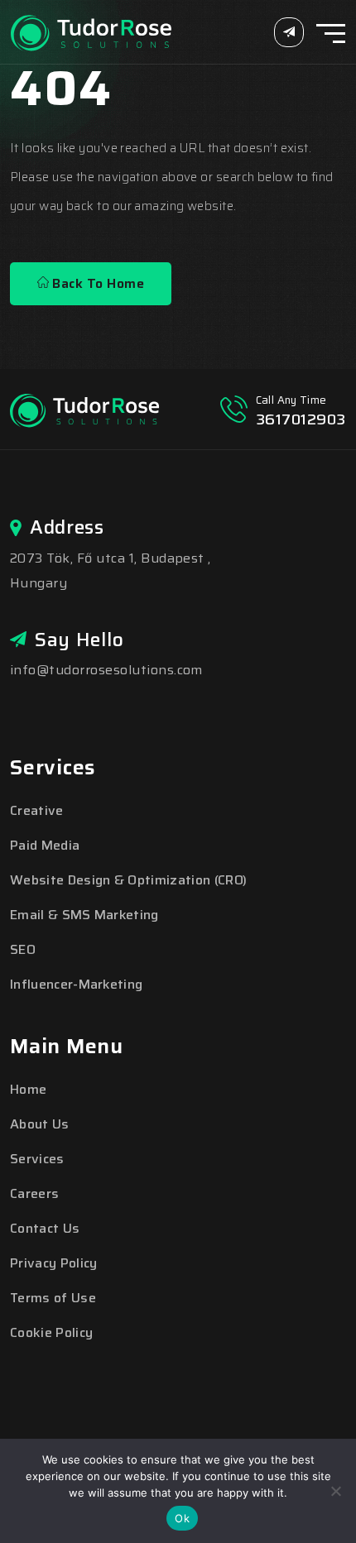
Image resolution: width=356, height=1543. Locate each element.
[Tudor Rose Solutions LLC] (92, 31)
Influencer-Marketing (76, 984)
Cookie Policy (51, 1332)
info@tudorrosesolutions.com (106, 669)
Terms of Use (53, 1297)
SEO (23, 949)
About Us (40, 1124)
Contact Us (44, 1228)
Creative (37, 810)
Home (28, 1089)
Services (37, 1158)
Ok (182, 1518)
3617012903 (301, 419)
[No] (335, 1491)
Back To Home (96, 283)
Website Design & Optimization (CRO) (128, 880)
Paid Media (44, 845)
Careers (34, 1193)
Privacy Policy (53, 1263)
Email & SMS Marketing (84, 914)
